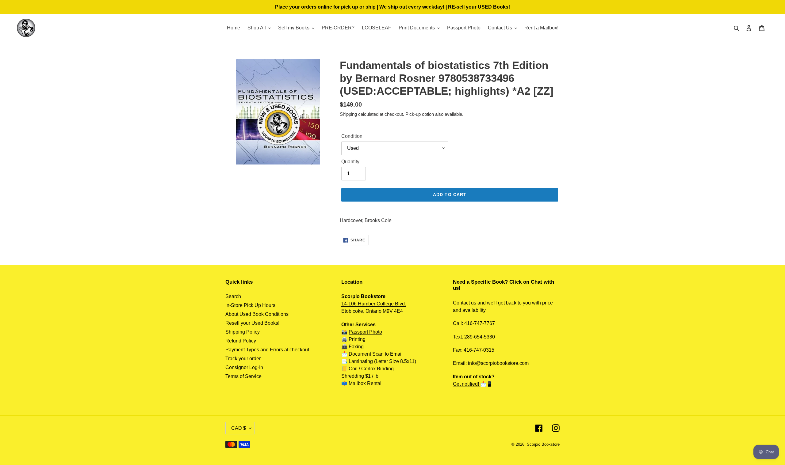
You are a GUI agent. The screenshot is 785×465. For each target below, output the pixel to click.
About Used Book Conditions (257, 314)
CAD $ (238, 428)
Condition (351, 136)
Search (233, 296)
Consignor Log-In (244, 367)
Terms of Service (243, 376)
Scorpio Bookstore (543, 444)
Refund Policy (240, 340)
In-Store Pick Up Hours (250, 305)
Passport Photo (365, 332)
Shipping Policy (242, 332)
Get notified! (466, 384)
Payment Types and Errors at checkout (267, 349)
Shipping (348, 114)
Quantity (350, 161)
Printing (357, 339)
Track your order (243, 358)
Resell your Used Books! (252, 323)
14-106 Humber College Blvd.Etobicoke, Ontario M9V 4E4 (373, 304)
